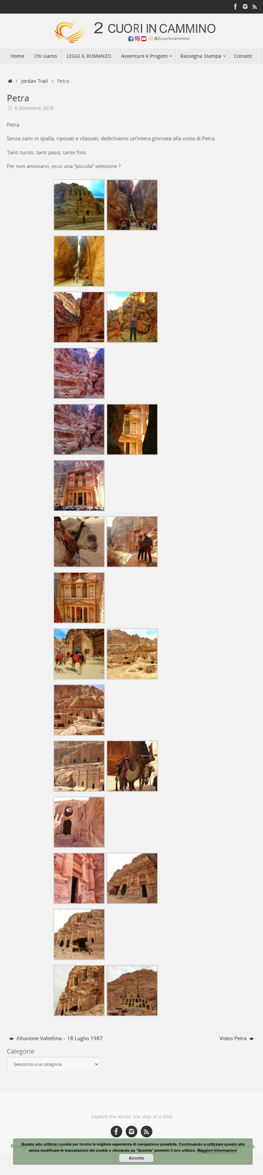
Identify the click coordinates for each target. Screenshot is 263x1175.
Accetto (136, 1158)
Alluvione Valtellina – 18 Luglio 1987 (59, 1038)
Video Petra (234, 1038)
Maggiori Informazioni (217, 1150)
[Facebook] (235, 6)
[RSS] (255, 6)
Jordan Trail (34, 81)
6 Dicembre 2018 (34, 108)
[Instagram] (245, 6)
